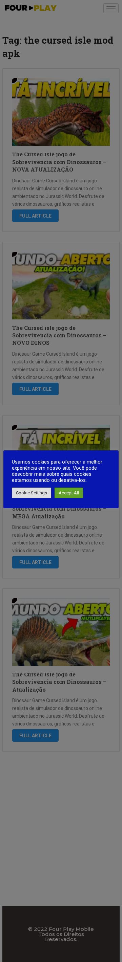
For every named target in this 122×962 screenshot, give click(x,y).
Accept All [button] (69, 492)
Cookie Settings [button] (31, 492)
